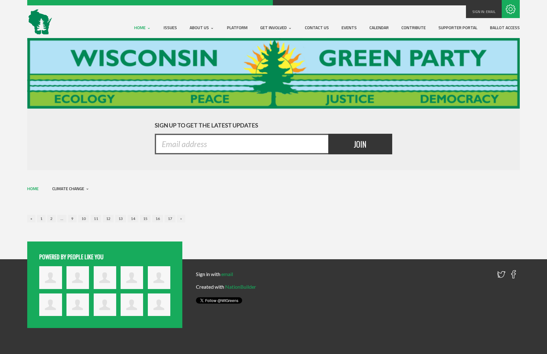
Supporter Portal (457, 27)
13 (120, 218)
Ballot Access (505, 27)
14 (133, 218)
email (490, 11)
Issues (170, 27)
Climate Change (68, 188)
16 (157, 218)
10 (83, 218)
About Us (200, 27)
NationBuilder (240, 287)
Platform (237, 27)
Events (349, 27)
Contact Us (317, 27)
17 (170, 218)
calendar (379, 27)
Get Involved (274, 27)
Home (140, 27)
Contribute (413, 27)
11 (96, 218)
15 (145, 218)
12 (108, 218)
